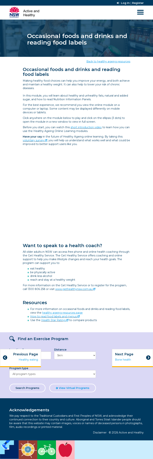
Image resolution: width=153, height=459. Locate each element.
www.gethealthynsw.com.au (73, 289)
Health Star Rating (53, 320)
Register (138, 3)
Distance (60, 349)
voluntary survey (33, 140)
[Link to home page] (24, 12)
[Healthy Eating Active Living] (37, 449)
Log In (125, 3)
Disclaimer (100, 432)
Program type (18, 368)
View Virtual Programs (73, 388)
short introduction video (86, 127)
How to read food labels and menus (53, 316)
